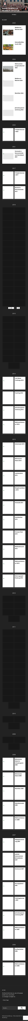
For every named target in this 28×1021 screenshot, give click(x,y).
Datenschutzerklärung (7, 1016)
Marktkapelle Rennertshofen (10, 9)
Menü (14, 14)
